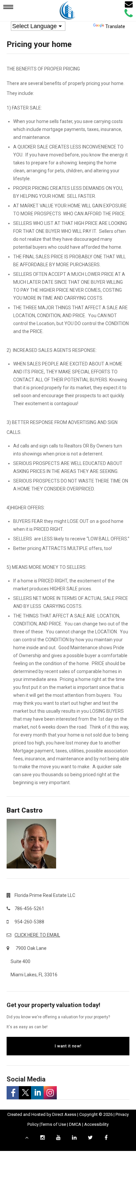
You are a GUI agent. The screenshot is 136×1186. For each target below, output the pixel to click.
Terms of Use (53, 1124)
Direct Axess (64, 1114)
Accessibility (96, 1124)
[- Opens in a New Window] (13, 1092)
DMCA (75, 1124)
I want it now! (68, 1046)
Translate (115, 26)
